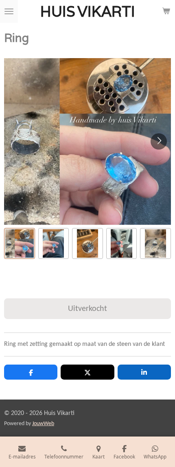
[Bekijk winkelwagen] (166, 11)
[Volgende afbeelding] (159, 141)
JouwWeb (43, 423)
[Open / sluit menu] (9, 11)
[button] (19, 243)
